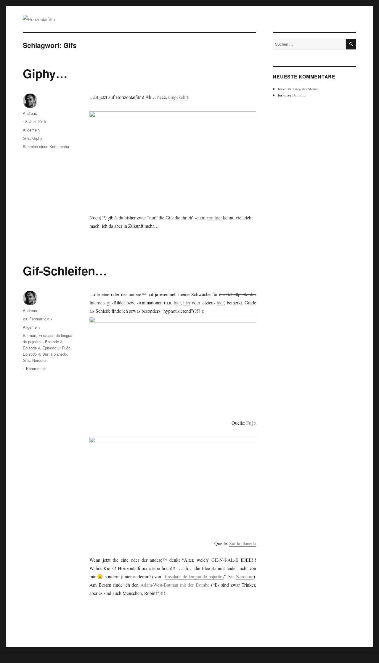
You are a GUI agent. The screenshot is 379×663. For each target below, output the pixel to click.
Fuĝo (251, 423)
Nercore (39, 360)
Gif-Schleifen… (65, 270)
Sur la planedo (242, 543)
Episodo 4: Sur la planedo (45, 354)
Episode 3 (53, 341)
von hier (214, 217)
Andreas (30, 113)
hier (177, 302)
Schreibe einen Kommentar (46, 146)
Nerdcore (244, 576)
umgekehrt (178, 97)
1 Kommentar (34, 368)
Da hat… (299, 95)
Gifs (26, 138)
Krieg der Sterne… (307, 88)
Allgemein (31, 130)
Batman (29, 335)
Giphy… (45, 73)
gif (109, 302)
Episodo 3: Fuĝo (56, 348)
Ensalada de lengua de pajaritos (194, 576)
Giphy (37, 138)
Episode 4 (31, 348)
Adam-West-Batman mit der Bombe (174, 585)
